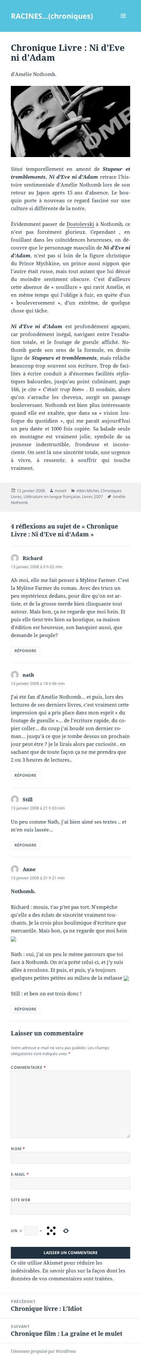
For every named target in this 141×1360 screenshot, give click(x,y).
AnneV (61, 490)
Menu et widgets (123, 22)
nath (28, 674)
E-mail (20, 1174)
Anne (29, 869)
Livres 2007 (92, 496)
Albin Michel (87, 490)
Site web (20, 1200)
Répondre (25, 650)
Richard (33, 558)
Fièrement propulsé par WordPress (43, 1351)
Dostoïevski (80, 224)
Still (27, 799)
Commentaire (28, 1067)
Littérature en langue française (52, 496)
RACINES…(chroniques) (52, 16)
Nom (18, 1148)
